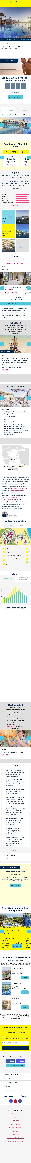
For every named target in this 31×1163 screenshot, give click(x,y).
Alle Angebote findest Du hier (15, 263)
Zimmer (22, 39)
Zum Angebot (11, 165)
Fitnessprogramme (15, 490)
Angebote (9, 39)
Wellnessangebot (16, 497)
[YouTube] (15, 1101)
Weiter (15, 1048)
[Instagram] (11, 1101)
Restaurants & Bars (22, 115)
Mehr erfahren (6, 370)
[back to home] (15, 1)
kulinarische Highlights (8, 499)
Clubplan (10, 525)
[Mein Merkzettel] (17, 5)
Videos (25, 110)
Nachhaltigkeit (11, 726)
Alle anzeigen (14, 205)
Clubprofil (16, 39)
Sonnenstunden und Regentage (23, 578)
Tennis (15, 488)
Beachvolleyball (22, 488)
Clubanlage (7, 115)
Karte (22, 525)
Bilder (2, 39)
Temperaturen (8, 578)
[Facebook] (20, 1101)
